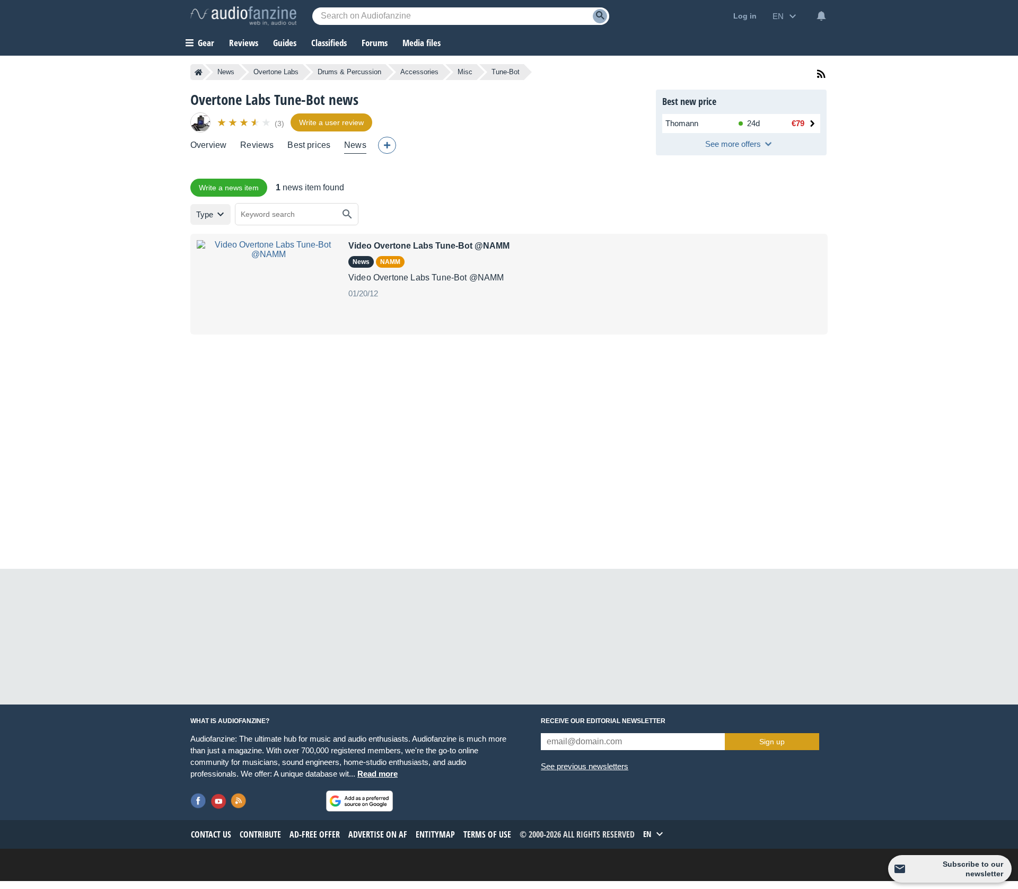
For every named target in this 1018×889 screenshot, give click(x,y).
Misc (465, 72)
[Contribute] (387, 145)
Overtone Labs (276, 72)
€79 (798, 123)
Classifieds (329, 43)
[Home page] (199, 72)
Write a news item (229, 187)
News (225, 72)
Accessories (419, 72)
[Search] (600, 16)
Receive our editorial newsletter (603, 721)
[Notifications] (821, 16)
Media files (421, 43)
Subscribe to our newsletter (973, 869)
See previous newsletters (584, 766)
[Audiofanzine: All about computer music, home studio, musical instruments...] (243, 15)
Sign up (772, 741)
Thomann (681, 123)
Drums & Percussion (349, 72)
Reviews (243, 43)
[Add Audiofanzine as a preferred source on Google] (359, 801)
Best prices (308, 144)
